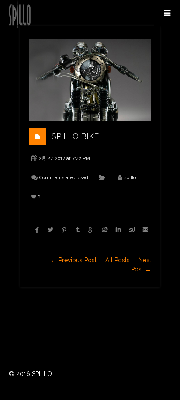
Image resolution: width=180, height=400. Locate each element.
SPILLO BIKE (75, 136)
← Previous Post (74, 260)
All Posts (117, 260)
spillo (130, 178)
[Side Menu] (167, 13)
